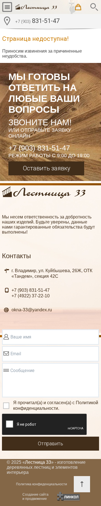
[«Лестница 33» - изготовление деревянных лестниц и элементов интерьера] (36, 7)
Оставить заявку (46, 168)
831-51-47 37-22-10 (31, 293)
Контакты (16, 256)
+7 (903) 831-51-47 (39, 148)
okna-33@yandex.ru (32, 309)
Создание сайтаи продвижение (35, 497)
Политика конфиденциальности (41, 484)
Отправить (50, 443)
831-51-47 (37, 20)
